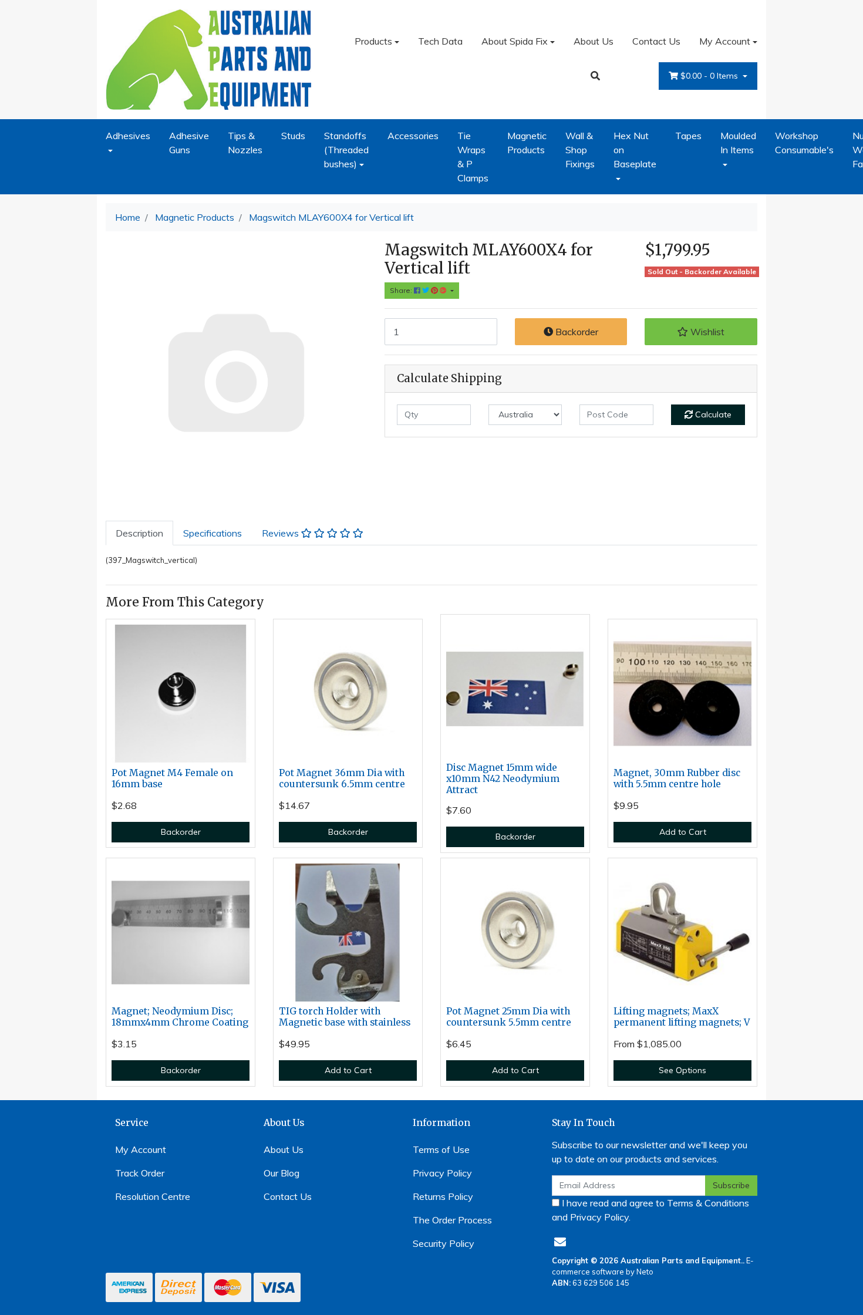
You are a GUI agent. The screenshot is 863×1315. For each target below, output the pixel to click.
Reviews (281, 533)
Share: (402, 290)
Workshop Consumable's (804, 143)
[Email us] (560, 1242)
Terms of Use (441, 1149)
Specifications (212, 533)
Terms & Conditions (708, 1203)
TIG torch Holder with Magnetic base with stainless (344, 1017)
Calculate (712, 414)
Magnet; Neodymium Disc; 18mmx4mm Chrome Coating (180, 1017)
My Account (724, 41)
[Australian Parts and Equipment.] (208, 58)
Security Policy (443, 1243)
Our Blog (281, 1173)
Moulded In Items (738, 143)
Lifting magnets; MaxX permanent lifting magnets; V (681, 1017)
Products (373, 41)
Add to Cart (682, 832)
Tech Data (440, 41)
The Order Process (452, 1220)
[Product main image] (236, 371)
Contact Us (656, 41)
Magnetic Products (527, 143)
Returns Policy (443, 1196)
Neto (644, 1271)
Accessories (413, 135)
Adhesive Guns (189, 143)
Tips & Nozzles (245, 143)
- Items (710, 75)
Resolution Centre (152, 1196)
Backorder (575, 332)
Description (139, 533)
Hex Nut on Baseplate (634, 150)
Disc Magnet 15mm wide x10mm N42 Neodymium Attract (502, 778)
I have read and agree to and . (650, 1210)
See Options (682, 1070)
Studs (293, 135)
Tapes (688, 135)
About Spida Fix (514, 41)
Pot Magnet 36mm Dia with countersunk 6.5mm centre (342, 778)
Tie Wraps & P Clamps (472, 157)
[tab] (139, 533)
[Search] (595, 75)
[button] (701, 331)
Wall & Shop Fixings (580, 150)
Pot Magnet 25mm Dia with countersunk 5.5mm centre (508, 1017)
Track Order (139, 1173)
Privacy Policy (442, 1173)
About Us (593, 41)
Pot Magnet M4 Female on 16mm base (172, 778)
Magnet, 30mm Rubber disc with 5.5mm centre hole (676, 778)
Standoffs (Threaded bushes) (346, 150)
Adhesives (128, 135)
